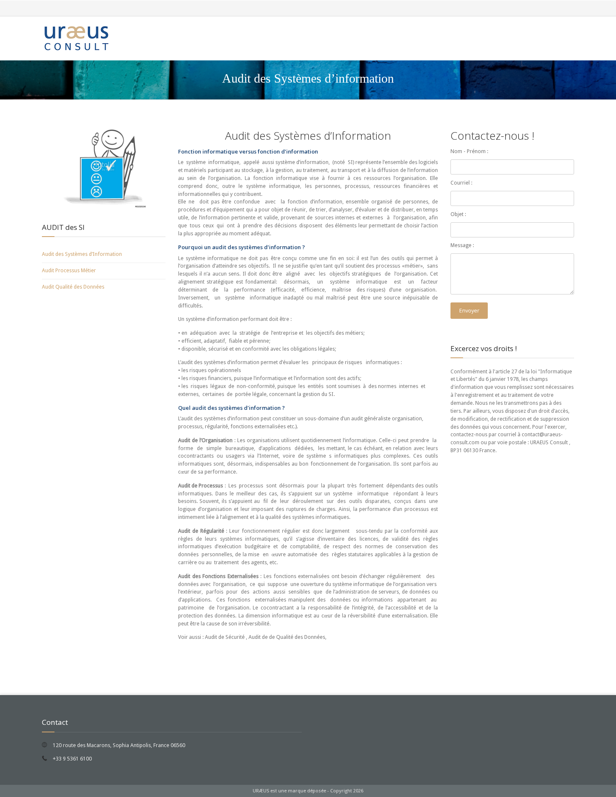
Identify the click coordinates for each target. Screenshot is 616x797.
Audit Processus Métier (69, 270)
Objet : (458, 214)
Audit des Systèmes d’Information (82, 254)
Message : (462, 245)
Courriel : (461, 183)
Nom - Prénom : (469, 151)
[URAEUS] (76, 38)
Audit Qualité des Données (73, 287)
